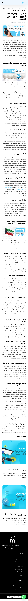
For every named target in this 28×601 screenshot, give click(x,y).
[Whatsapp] (23, 597)
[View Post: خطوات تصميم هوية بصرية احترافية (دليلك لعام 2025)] (14, 452)
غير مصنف (19, 22)
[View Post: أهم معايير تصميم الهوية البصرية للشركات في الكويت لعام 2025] (14, 497)
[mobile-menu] (3, 2)
